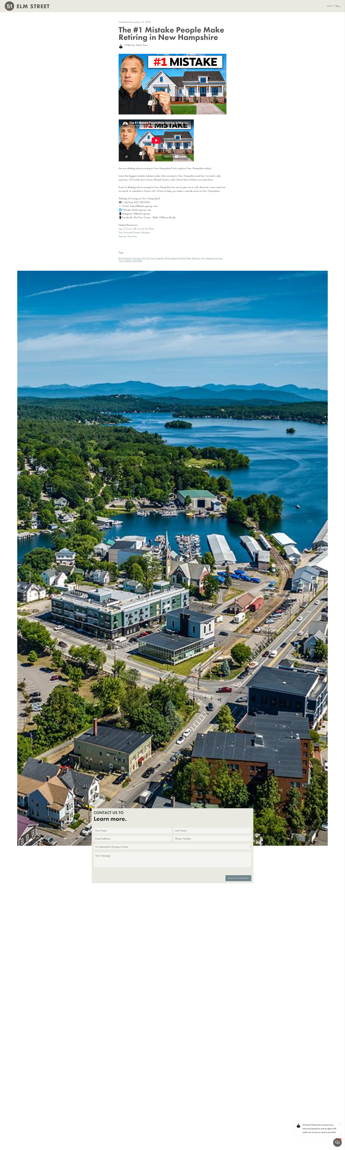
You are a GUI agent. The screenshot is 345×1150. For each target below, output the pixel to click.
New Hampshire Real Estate (130, 260)
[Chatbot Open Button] (337, 1142)
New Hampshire (157, 258)
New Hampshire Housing (211, 258)
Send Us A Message (238, 878)
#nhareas (196, 258)
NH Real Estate (184, 258)
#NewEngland (171, 258)
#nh (148, 258)
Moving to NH (139, 258)
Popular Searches (128, 236)
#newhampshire (125, 258)
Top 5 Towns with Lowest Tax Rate (136, 228)
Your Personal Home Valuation (134, 232)
